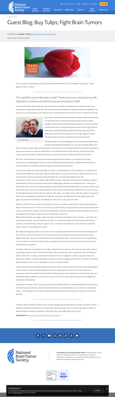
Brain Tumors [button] (35, 9)
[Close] (106, 389)
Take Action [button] (92, 9)
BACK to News (12, 17)
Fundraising (37, 34)
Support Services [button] (46, 9)
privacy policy (18, 393)
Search (95, 4)
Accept (98, 390)
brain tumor (40, 315)
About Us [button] (103, 9)
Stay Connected (68, 4)
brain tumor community (52, 315)
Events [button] (81, 9)
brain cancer (31, 315)
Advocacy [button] (69, 9)
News (79, 4)
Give (103, 4)
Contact (85, 4)
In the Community (49, 34)
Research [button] (58, 9)
